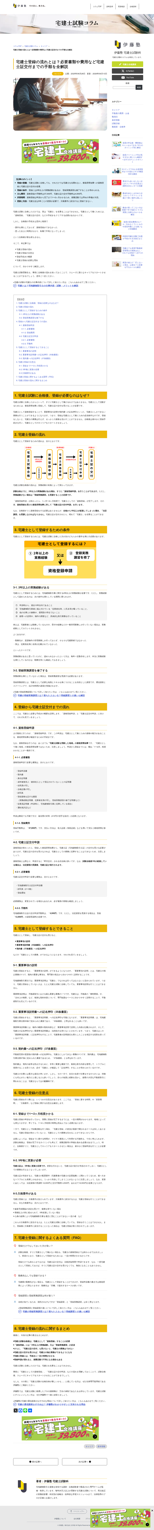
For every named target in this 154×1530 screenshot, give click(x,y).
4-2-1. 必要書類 (28, 339)
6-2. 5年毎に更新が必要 (29, 369)
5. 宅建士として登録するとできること (32, 347)
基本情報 (101, 1446)
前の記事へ (37, 1461)
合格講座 (133, 6)
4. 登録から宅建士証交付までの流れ (31, 321)
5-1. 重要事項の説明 (27, 351)
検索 (127, 83)
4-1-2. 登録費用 (28, 332)
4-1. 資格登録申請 (26, 325)
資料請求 (109, 6)
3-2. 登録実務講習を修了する (31, 317)
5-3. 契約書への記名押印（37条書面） (35, 358)
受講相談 (121, 6)
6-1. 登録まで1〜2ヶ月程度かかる (33, 365)
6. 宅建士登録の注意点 (26, 362)
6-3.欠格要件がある (27, 373)
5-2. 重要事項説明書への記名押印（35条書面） (39, 354)
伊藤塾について (60, 1518)
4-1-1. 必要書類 (28, 328)
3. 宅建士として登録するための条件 (31, 310)
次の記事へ (83, 1461)
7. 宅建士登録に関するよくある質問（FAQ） (35, 376)
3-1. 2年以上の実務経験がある (32, 314)
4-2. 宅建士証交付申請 (28, 336)
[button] (127, 64)
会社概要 (77, 1518)
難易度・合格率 (118, 126)
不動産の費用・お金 (120, 113)
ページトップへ (78, 1511)
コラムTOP (97, 6)
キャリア (44, 46)
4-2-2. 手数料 (27, 343)
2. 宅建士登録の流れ (25, 306)
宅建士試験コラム (31, 46)
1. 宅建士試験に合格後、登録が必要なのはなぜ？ (37, 303)
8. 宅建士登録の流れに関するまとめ (31, 380)
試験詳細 (116, 123)
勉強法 (115, 116)
